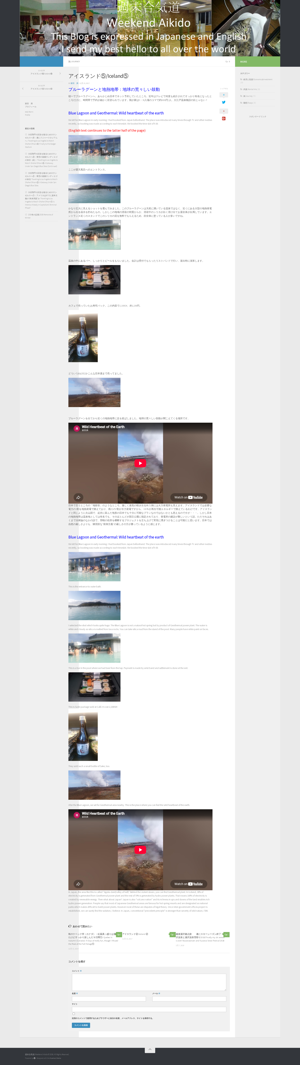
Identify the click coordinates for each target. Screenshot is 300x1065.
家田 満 (74, 83)
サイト (75, 1004)
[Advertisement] (257, 176)
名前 (75, 993)
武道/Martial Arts (250, 89)
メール (156, 993)
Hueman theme (55, 1058)
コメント (77, 971)
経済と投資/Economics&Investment (257, 79)
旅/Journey (74, 61)
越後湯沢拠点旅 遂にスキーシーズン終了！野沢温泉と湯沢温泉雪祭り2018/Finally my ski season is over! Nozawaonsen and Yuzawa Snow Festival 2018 (201, 937)
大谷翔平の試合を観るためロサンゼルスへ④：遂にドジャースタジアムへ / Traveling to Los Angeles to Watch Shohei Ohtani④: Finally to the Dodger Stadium (41, 140)
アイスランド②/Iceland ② (135, 934)
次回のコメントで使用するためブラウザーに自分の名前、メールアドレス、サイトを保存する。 (113, 1018)
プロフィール (30, 106)
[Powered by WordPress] (34, 1058)
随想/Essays (248, 103)
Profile (27, 115)
